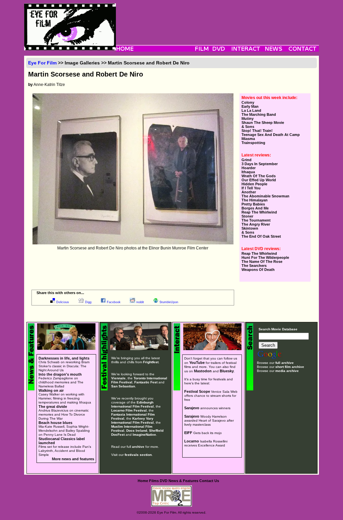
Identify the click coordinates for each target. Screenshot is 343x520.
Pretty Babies (253, 204)
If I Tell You (251, 188)
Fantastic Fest (145, 382)
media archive (287, 371)
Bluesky (227, 371)
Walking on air (51, 390)
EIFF (188, 433)
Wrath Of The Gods (259, 176)
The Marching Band (259, 114)
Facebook (114, 302)
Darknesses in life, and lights (64, 358)
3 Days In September (260, 164)
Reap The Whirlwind (259, 212)
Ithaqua (248, 172)
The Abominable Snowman (265, 196)
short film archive (289, 367)
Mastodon (203, 371)
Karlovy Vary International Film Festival (132, 420)
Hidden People (254, 184)
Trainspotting (253, 143)
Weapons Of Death (258, 270)
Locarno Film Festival (129, 410)
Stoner (247, 216)
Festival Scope (197, 391)
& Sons (248, 127)
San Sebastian (123, 386)
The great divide (53, 407)
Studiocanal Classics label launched (62, 441)
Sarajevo (191, 408)
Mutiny (248, 118)
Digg (88, 302)
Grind (247, 160)
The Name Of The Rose (262, 261)
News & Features (183, 481)
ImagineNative (144, 434)
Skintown (250, 228)
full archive (284, 363)
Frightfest (150, 362)
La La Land (251, 110)
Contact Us (209, 481)
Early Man (250, 106)
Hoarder (249, 168)
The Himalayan (255, 200)
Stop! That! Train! (257, 131)
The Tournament (256, 220)
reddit (140, 302)
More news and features (73, 459)
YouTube (197, 363)
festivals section (138, 455)
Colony (248, 102)
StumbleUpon (168, 302)
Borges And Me (255, 208)
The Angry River (256, 224)
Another (249, 192)
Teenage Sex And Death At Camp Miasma (271, 137)
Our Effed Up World (259, 180)
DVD (163, 481)
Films (154, 481)
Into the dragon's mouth (60, 374)
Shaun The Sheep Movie (263, 123)
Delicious (62, 302)
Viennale (118, 378)
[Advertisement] (217, 18)
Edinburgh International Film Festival (132, 404)
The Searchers (254, 266)
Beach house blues (55, 423)
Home (143, 481)
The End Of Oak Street (261, 236)
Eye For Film (42, 62)
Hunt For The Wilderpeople (265, 257)
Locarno (191, 441)
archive (138, 446)
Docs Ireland (136, 430)
